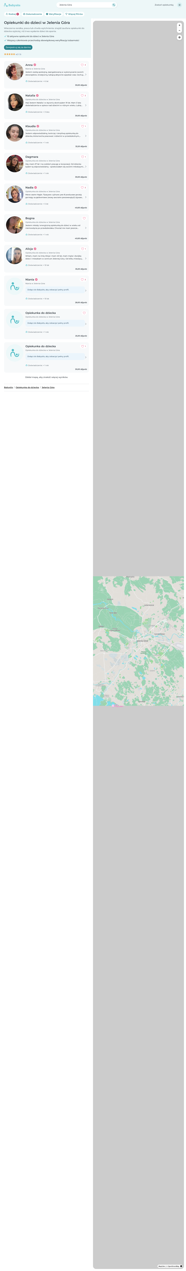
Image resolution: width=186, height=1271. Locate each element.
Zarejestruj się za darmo (18, 47)
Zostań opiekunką (164, 5)
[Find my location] (179, 37)
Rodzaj (13, 14)
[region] (138, 645)
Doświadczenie (33, 14)
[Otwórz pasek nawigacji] (179, 5)
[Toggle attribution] (181, 1266)
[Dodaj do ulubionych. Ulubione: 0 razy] (84, 218)
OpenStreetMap (173, 1266)
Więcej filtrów (75, 14)
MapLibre (162, 1266)
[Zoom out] (179, 30)
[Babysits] (12, 5)
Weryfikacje (54, 14)
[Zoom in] (179, 25)
